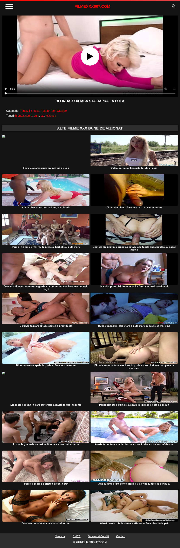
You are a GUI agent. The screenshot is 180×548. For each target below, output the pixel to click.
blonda (19, 115)
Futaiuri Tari (48, 110)
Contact (120, 536)
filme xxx (60, 536)
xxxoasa (51, 115)
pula (36, 115)
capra (28, 115)
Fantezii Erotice (29, 110)
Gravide (62, 110)
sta (42, 115)
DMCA (77, 536)
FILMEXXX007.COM (92, 6)
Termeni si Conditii (98, 536)
